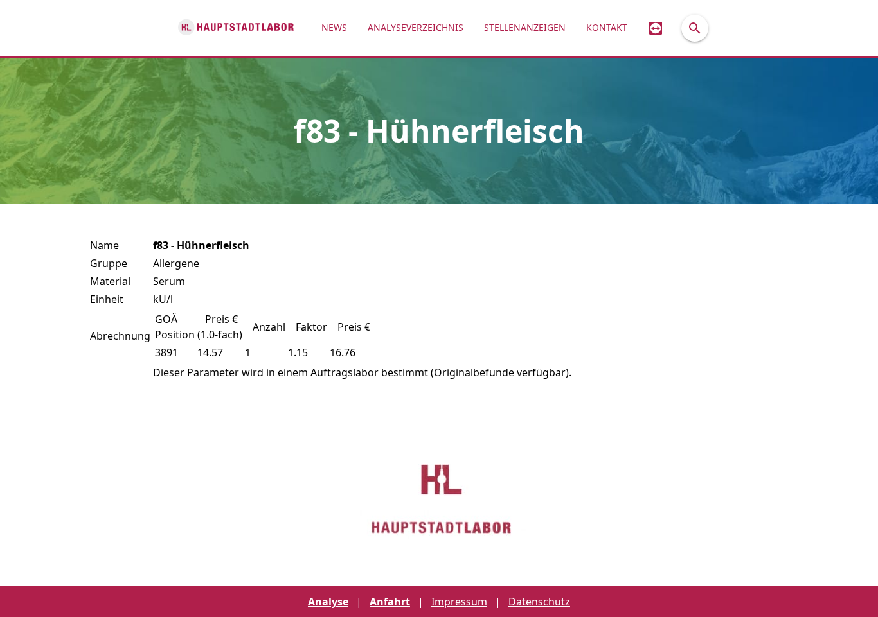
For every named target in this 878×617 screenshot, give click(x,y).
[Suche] (694, 28)
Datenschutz (539, 602)
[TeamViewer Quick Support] (656, 28)
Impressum (459, 602)
